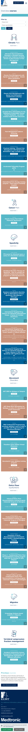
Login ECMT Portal (18, 2)
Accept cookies (7, 729)
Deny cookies (19, 729)
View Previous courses (9, 685)
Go (3, 28)
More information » (10, 726)
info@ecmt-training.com (7, 713)
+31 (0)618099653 (6, 710)
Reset (9, 28)
